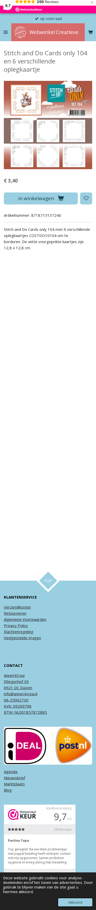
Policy (22, 625)
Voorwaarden (34, 619)
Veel (8, 637)
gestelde (19, 637)
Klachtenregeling (18, 631)
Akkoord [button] (75, 902)
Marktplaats (14, 783)
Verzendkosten (17, 607)
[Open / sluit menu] (5, 32)
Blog (8, 790)
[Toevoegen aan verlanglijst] (86, 198)
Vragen (34, 637)
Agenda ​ (11, 771)
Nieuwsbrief (14, 777)
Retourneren (15, 613)
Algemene (13, 619)
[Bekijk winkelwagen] (90, 32)
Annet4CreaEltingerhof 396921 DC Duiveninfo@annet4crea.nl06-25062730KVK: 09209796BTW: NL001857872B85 (25, 694)
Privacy (10, 625)
